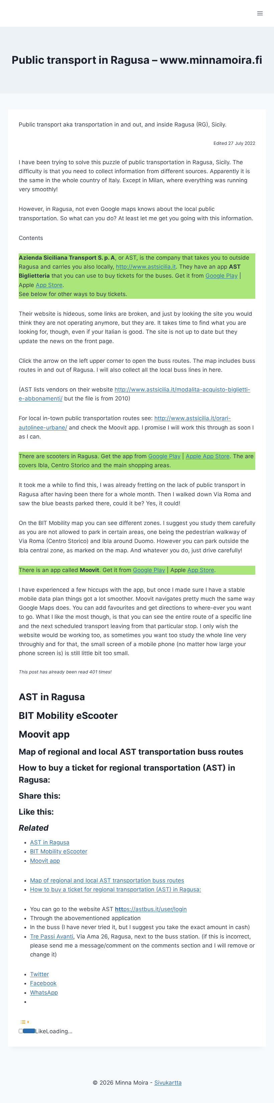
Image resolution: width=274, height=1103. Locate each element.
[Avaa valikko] (260, 13)
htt (119, 909)
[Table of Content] (137, 1022)
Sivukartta (168, 1082)
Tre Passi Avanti (51, 936)
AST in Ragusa (50, 842)
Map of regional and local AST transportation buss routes (107, 880)
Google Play (222, 275)
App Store (49, 285)
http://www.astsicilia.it (146, 266)
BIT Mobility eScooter (58, 851)
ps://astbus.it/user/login (155, 909)
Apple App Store (208, 456)
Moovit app (45, 860)
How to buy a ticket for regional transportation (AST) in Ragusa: (115, 889)
